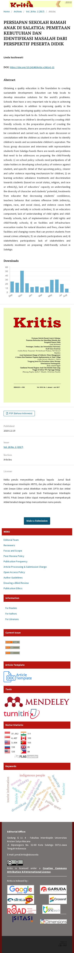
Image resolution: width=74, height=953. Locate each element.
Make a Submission (37, 520)
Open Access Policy (14, 572)
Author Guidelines (13, 577)
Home (7, 11)
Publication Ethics (13, 588)
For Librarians (12, 619)
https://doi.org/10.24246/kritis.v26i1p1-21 (32, 67)
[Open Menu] (3, 3)
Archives (18, 11)
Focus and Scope (13, 550)
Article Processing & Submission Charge (25, 566)
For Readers (11, 608)
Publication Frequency (15, 561)
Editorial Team (11, 539)
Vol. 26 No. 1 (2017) (35, 11)
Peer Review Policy (14, 556)
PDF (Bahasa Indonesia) (20, 413)
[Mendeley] (37, 707)
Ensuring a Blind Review (16, 583)
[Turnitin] (22, 718)
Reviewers (9, 545)
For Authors (11, 613)
